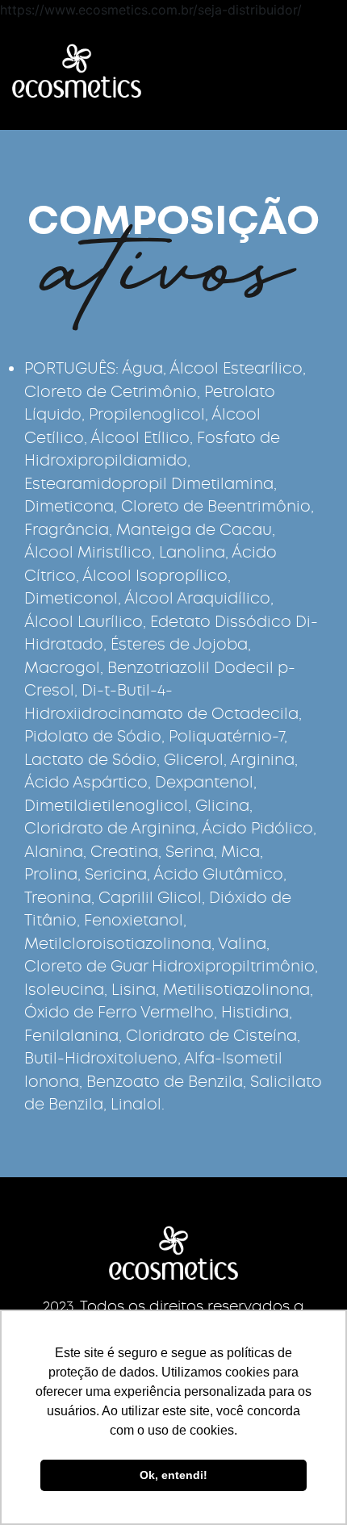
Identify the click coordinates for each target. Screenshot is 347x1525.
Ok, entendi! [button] (173, 1475)
